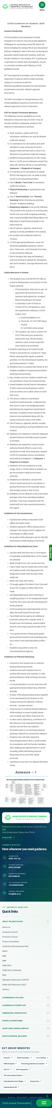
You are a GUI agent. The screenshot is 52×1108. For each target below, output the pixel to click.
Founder (7, 1058)
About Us (6, 927)
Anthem (5, 989)
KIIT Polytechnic (22, 1070)
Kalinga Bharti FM (10, 1087)
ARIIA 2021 (6, 965)
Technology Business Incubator (33, 1064)
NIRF (4, 961)
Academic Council (9, 932)
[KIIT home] (26, 817)
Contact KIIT (8, 837)
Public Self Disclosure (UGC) (14, 985)
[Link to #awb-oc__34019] (42, 5)
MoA (4, 975)
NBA (4, 956)
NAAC (4, 951)
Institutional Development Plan (15, 946)
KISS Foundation (23, 1058)
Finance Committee (10, 942)
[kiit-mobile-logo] (18, 4)
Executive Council (10, 937)
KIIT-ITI (6, 1070)
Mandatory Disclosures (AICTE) (15, 980)
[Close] (47, 1095)
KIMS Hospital (9, 1064)
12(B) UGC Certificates (11, 970)
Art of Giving (41, 1058)
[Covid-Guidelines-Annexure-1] (26, 779)
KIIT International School (13, 1075)
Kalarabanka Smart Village (13, 1081)
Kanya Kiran (34, 1081)
